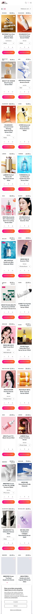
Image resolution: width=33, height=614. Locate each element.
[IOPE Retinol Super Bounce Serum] (24, 70)
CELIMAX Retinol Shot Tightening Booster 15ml (24, 218)
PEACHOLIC (21, 368)
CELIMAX (20, 196)
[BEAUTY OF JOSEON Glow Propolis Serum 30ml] (8, 70)
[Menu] (31, 3)
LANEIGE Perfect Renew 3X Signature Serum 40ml (8, 177)
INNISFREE (4, 462)
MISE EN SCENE (5, 368)
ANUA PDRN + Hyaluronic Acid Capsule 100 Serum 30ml (25, 579)
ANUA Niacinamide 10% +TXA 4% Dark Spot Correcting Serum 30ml (8, 219)
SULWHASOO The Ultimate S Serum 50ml (8, 531)
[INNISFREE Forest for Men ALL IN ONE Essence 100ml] (8, 473)
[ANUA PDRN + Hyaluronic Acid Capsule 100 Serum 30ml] (24, 565)
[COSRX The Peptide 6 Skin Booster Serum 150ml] (24, 293)
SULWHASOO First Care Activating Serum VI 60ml (24, 36)
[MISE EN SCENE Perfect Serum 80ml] (8, 379)
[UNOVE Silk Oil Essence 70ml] (24, 248)
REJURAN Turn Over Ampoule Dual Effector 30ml (8, 36)
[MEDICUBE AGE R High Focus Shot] (8, 334)
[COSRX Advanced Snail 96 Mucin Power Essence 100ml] (24, 114)
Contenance (8, 40)
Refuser (16, 606)
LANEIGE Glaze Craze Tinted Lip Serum (24, 437)
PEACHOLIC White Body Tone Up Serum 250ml (24, 391)
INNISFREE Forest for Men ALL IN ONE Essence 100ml (8, 485)
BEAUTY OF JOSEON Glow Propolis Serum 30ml (8, 82)
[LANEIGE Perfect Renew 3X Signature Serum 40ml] (8, 164)
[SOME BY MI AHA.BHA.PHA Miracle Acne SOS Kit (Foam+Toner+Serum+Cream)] (8, 294)
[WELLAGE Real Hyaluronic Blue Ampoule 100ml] (8, 250)
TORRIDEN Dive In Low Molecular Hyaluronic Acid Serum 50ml (24, 177)
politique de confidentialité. (11, 597)
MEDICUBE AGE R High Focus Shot (8, 346)
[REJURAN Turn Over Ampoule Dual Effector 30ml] (8, 23)
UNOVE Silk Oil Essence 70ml (24, 260)
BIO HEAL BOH (21, 509)
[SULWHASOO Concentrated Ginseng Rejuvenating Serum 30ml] (8, 114)
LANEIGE (4, 153)
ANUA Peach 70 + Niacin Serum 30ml (8, 437)
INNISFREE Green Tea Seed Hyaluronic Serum (8, 578)
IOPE (19, 59)
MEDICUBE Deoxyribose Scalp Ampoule (25, 484)
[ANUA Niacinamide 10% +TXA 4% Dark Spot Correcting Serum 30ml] (8, 206)
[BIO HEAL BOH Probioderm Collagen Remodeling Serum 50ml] (24, 519)
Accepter (15, 602)
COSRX (19, 103)
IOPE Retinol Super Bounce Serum (24, 81)
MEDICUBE (4, 324)
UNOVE (19, 238)
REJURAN (4, 13)
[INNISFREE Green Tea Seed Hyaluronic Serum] (8, 565)
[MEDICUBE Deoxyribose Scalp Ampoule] (24, 472)
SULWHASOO (21, 13)
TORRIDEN (20, 153)
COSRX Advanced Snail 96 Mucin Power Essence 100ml (24, 127)
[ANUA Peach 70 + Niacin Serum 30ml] (8, 425)
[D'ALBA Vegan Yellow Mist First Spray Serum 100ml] (24, 336)
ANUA (3, 196)
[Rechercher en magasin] (26, 3)
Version (24, 40)
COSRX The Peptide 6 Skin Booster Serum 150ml (24, 305)
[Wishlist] (28, 2)
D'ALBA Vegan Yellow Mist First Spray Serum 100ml (24, 348)
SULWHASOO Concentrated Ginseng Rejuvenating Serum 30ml (8, 128)
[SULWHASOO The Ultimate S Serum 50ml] (8, 519)
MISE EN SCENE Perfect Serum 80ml (8, 391)
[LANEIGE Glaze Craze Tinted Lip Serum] (24, 425)
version (24, 85)
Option (8, 350)
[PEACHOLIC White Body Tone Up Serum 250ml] (24, 379)
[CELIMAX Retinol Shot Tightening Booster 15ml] (24, 206)
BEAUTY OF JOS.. (4, 60)
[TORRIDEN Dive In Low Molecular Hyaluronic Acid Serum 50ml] (24, 164)
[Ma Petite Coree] (4, 2)
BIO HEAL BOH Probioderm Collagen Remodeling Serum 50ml (25, 533)
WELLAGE (4, 238)
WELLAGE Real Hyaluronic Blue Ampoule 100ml (8, 262)
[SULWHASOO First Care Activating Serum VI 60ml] (24, 23)
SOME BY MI (4, 283)
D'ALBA (20, 324)
